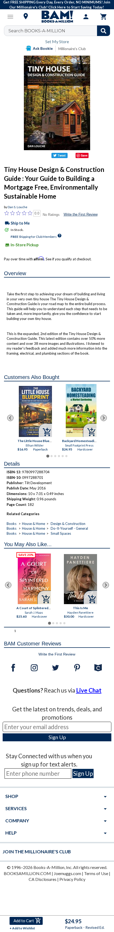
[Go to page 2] (51, 456)
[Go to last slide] (10, 418)
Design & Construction (68, 523)
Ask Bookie (43, 48)
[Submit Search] (103, 30)
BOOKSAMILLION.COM (27, 873)
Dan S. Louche (17, 207)
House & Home (33, 523)
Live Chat (89, 690)
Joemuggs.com (67, 873)
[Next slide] (103, 418)
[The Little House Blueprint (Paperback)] (35, 411)
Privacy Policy (72, 879)
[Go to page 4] (59, 456)
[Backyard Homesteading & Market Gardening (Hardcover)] (81, 410)
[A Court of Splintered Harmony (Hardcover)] (34, 579)
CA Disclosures (42, 879)
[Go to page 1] (47, 455)
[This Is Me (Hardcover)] (80, 579)
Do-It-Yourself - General (69, 528)
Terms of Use (96, 873)
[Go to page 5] (63, 456)
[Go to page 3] (55, 456)
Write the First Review (81, 214)
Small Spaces (61, 533)
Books (11, 523)
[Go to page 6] (66, 456)
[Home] (57, 17)
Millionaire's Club (72, 48)
